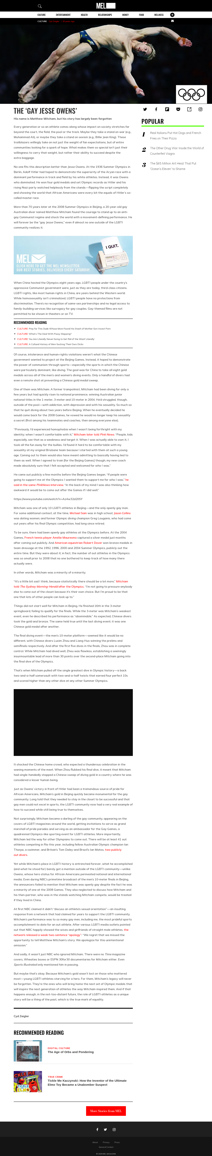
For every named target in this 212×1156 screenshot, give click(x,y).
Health (84, 15)
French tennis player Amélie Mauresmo (50, 537)
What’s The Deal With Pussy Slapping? (44, 333)
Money (125, 15)
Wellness (159, 15)
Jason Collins (122, 513)
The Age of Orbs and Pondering (71, 1052)
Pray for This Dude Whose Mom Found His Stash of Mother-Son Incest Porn (64, 328)
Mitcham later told (94, 434)
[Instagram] (200, 109)
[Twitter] (145, 109)
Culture (41, 15)
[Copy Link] (189, 109)
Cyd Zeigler (54, 21)
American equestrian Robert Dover (78, 543)
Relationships (105, 15)
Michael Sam (78, 513)
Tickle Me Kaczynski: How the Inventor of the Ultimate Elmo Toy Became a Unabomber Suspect (87, 1082)
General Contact (106, 1147)
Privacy (106, 1142)
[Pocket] (178, 109)
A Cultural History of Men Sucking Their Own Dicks (50, 344)
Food (141, 15)
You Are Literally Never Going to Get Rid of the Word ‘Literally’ (56, 339)
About (95, 1142)
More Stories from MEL (106, 1111)
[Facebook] (156, 109)
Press (117, 1142)
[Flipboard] (167, 109)
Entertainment (63, 15)
